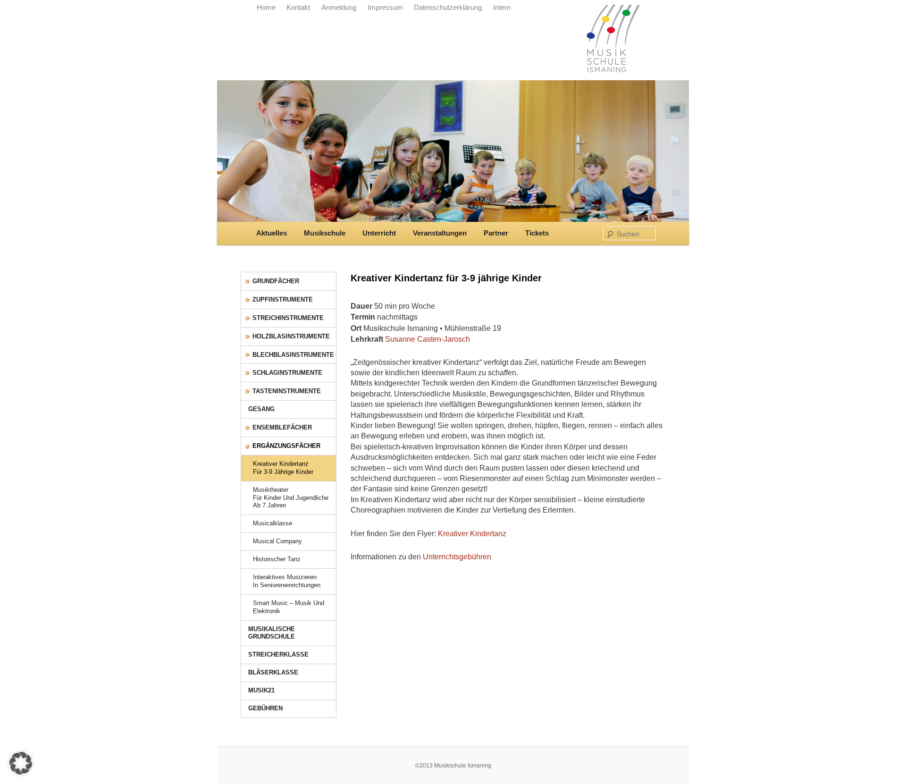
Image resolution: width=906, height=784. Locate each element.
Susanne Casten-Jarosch (427, 339)
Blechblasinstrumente (293, 354)
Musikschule (324, 233)
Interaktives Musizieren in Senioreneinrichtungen (286, 581)
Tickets (537, 233)
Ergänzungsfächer (286, 445)
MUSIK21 (261, 690)
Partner (496, 233)
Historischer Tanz (277, 559)
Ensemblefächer (282, 427)
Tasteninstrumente (286, 391)
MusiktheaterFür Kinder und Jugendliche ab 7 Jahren (290, 497)
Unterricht (379, 233)
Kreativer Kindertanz (472, 533)
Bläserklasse (273, 672)
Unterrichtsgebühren (457, 556)
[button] (21, 763)
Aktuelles (271, 233)
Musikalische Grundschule (271, 633)
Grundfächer (275, 281)
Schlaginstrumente (287, 372)
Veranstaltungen (440, 233)
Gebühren (265, 708)
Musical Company (277, 541)
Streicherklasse (278, 654)
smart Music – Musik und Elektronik (288, 607)
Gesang (261, 409)
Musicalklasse (272, 523)
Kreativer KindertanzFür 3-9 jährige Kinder (283, 467)
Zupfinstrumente (282, 299)
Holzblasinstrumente (291, 336)
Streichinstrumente (288, 317)
